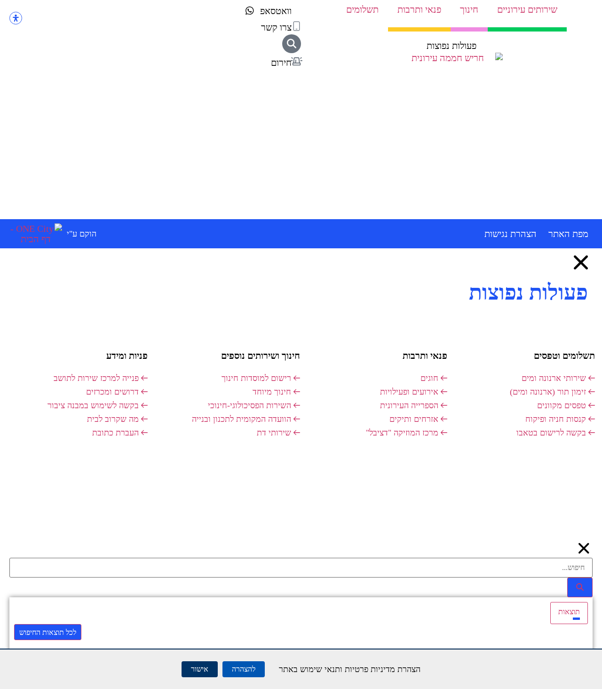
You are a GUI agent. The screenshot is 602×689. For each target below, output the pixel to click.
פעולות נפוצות (451, 45)
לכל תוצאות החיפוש (47, 632)
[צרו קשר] (296, 26)
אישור (199, 669)
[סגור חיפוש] (584, 548)
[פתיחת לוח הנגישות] (15, 18)
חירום (281, 62)
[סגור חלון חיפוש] (581, 262)
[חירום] (296, 61)
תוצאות (569, 612)
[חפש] (580, 587)
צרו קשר (276, 27)
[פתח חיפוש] (291, 43)
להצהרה (243, 669)
